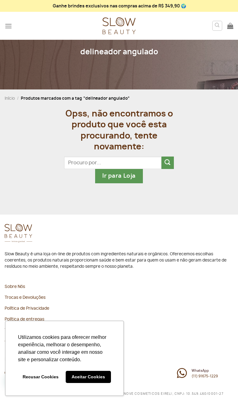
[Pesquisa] (217, 26)
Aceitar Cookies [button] (88, 376)
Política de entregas (24, 319)
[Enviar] (167, 163)
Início (10, 99)
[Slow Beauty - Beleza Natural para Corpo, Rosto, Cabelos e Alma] (119, 25)
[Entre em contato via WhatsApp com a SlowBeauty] (182, 376)
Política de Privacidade (27, 309)
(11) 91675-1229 (205, 376)
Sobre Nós (15, 287)
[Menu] (8, 26)
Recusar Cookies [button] (41, 376)
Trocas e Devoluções (25, 298)
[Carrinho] (230, 26)
